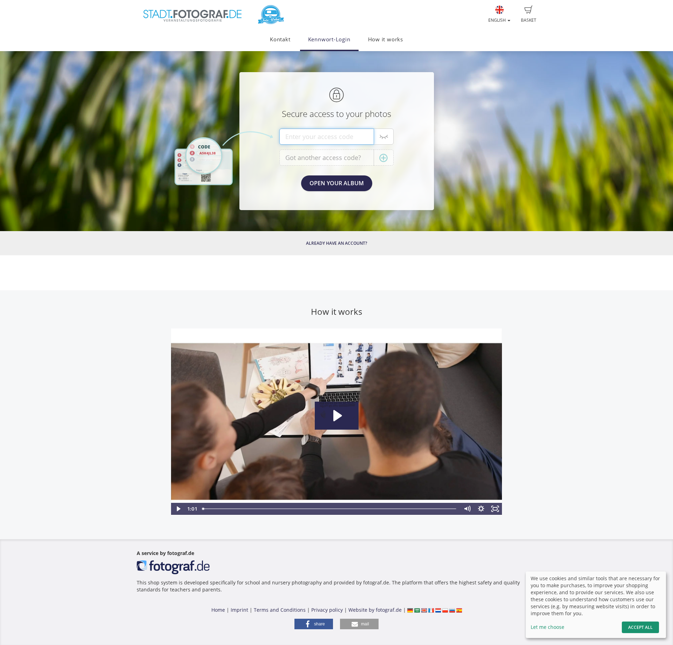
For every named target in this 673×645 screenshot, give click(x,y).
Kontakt (280, 39)
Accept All (640, 627)
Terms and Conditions (280, 609)
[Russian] (452, 609)
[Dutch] (438, 609)
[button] (313, 624)
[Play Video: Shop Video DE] (337, 416)
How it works (385, 39)
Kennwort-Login (329, 39)
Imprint (239, 609)
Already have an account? (336, 243)
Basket (528, 20)
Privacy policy (327, 609)
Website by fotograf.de (375, 609)
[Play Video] (178, 509)
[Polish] (445, 609)
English (497, 20)
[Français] (431, 609)
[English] (424, 609)
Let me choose (547, 627)
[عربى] (417, 609)
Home (218, 609)
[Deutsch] (410, 609)
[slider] (330, 509)
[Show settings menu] (481, 509)
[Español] (459, 609)
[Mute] (467, 509)
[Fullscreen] (495, 509)
